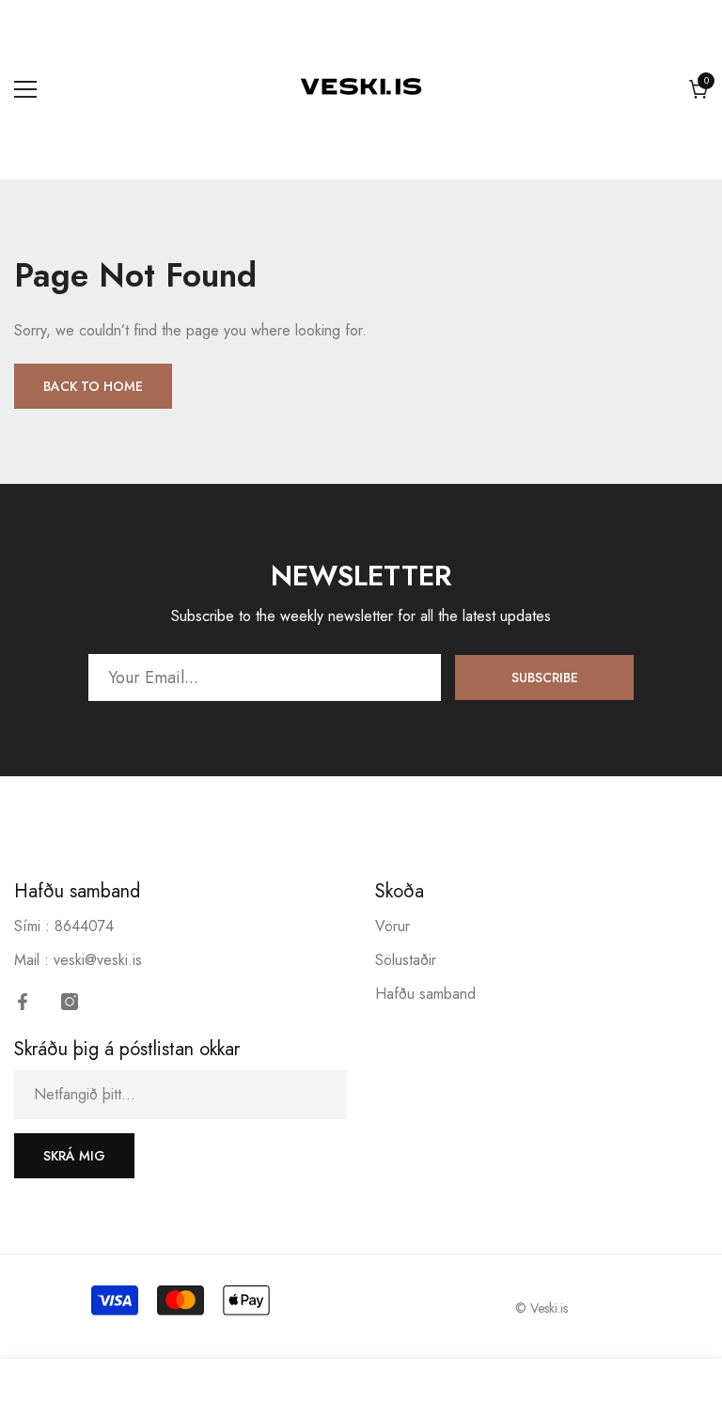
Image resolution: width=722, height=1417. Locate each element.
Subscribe (544, 677)
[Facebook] (22, 1001)
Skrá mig (74, 1155)
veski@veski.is (98, 960)
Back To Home (93, 386)
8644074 (84, 926)
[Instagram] (69, 1001)
